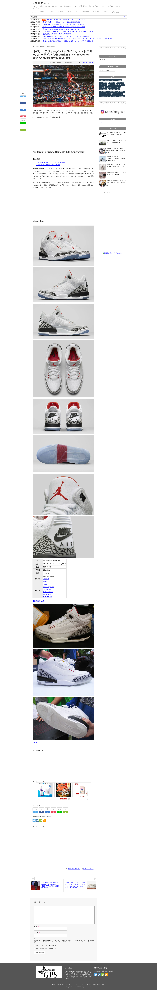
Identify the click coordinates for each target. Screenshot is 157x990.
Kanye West (104, 85)
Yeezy (42, 12)
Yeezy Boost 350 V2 (114, 89)
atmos (45, 581)
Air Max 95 (113, 96)
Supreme (96, 12)
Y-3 (76, 12)
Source (35, 742)
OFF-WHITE (85, 12)
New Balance (120, 82)
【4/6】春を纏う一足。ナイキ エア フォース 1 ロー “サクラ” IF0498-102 (65, 36)
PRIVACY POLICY (91, 984)
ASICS (109, 94)
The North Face (104, 96)
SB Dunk (103, 94)
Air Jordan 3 (84, 62)
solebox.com (47, 589)
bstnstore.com (47, 594)
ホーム (34, 12)
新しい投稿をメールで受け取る (46, 948)
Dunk (120, 80)
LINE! (23, 120)
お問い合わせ (115, 12)
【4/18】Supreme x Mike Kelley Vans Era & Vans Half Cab (61, 29)
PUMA (102, 87)
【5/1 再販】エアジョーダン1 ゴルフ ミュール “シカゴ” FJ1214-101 (64, 24)
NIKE (69, 12)
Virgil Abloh (109, 87)
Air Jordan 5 (122, 96)
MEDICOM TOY (105, 91)
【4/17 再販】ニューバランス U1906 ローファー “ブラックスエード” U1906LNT (68, 31)
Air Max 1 (122, 91)
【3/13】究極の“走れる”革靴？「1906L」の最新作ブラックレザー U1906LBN (67, 41)
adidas (51, 12)
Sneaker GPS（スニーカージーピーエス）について (70, 984)
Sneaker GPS (41, 2)
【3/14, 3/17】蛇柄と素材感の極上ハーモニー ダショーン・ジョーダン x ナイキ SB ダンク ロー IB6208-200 (77, 38)
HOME (53, 984)
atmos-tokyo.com (48, 587)
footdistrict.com (48, 592)
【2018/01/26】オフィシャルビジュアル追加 (50, 162)
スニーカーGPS (88, 869)
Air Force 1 (112, 82)
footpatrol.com (47, 597)
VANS (123, 85)
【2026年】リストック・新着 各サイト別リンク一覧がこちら (66, 20)
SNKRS (45, 584)
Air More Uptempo (118, 94)
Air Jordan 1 (104, 82)
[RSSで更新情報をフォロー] (44, 820)
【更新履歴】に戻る (39, 601)
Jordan (60, 12)
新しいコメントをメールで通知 (46, 945)
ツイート (102, 122)
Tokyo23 (46, 579)
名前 (36, 926)
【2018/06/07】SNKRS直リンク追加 (48, 165)
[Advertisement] (48, 131)
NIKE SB (117, 85)
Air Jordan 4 (104, 89)
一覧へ (124, 17)
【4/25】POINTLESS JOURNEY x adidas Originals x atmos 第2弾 (63, 27)
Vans (105, 12)
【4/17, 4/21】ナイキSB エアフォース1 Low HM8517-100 (61, 22)
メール (37, 932)
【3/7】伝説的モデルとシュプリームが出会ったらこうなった (116, 183)
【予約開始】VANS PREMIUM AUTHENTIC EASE (59, 34)
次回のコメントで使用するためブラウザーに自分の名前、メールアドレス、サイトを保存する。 (64, 941)
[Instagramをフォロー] (37, 820)
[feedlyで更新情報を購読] (40, 820)
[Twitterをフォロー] (34, 820)
